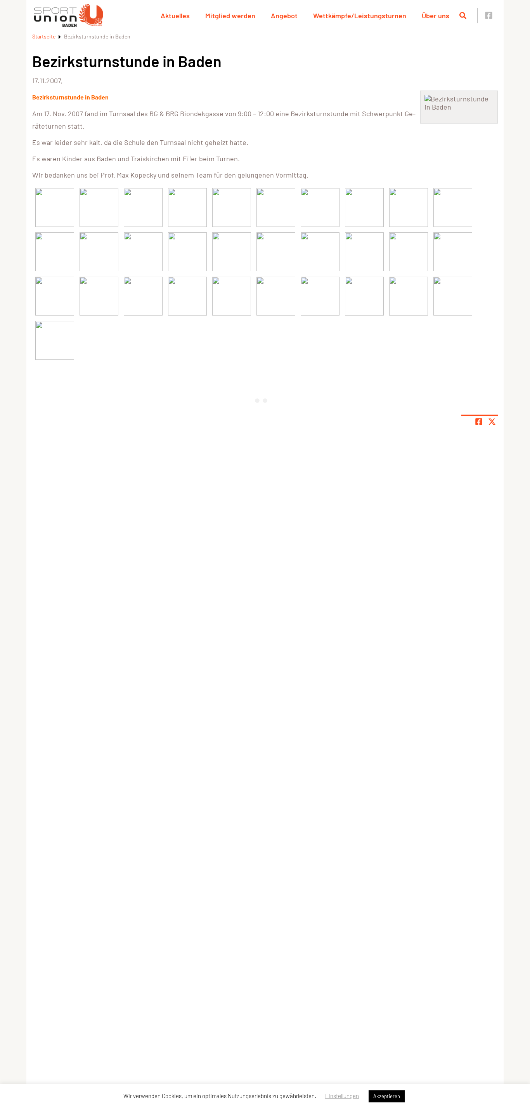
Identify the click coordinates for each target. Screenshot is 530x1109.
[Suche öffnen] (462, 15)
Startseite (43, 36)
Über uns (435, 15)
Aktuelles (175, 15)
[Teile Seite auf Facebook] (479, 421)
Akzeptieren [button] (386, 1096)
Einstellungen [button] (342, 1095)
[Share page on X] (492, 421)
